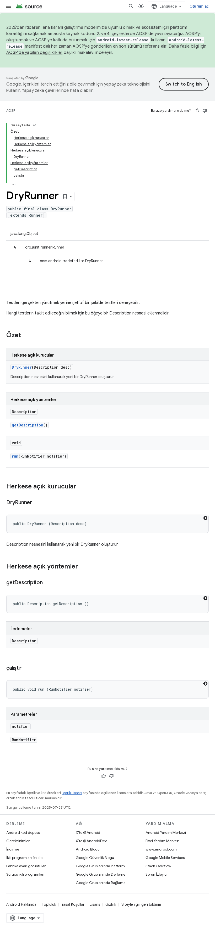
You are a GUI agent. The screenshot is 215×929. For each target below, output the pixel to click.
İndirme (12, 849)
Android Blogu (88, 849)
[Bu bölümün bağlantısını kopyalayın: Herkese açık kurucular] (81, 487)
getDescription (27, 425)
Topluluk (49, 904)
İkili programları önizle (24, 857)
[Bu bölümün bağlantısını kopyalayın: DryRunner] (37, 503)
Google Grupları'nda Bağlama (101, 882)
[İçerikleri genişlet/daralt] (34, 125)
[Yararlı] (197, 111)
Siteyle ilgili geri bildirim (141, 904)
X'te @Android (88, 832)
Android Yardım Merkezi (166, 832)
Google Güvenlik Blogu (95, 857)
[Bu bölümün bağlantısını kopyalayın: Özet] (26, 336)
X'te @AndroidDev (91, 840)
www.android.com (161, 849)
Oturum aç (199, 6)
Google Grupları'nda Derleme (100, 874)
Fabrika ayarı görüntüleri (26, 866)
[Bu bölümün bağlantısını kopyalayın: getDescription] (48, 583)
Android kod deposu (23, 832)
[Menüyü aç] (8, 6)
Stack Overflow (158, 866)
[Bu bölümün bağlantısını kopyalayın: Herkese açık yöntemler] (83, 567)
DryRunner (22, 367)
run (15, 456)
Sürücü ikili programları (25, 874)
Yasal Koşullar (72, 904)
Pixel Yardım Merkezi (163, 840)
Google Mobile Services (165, 857)
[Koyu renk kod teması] (205, 518)
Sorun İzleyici (156, 874)
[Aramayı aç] (131, 6)
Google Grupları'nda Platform (100, 866)
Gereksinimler (18, 840)
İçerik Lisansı (72, 793)
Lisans (95, 904)
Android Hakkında (21, 904)
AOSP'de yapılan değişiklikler (34, 52)
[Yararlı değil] (205, 111)
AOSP (10, 110)
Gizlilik (110, 904)
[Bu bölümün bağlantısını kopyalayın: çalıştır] (27, 668)
